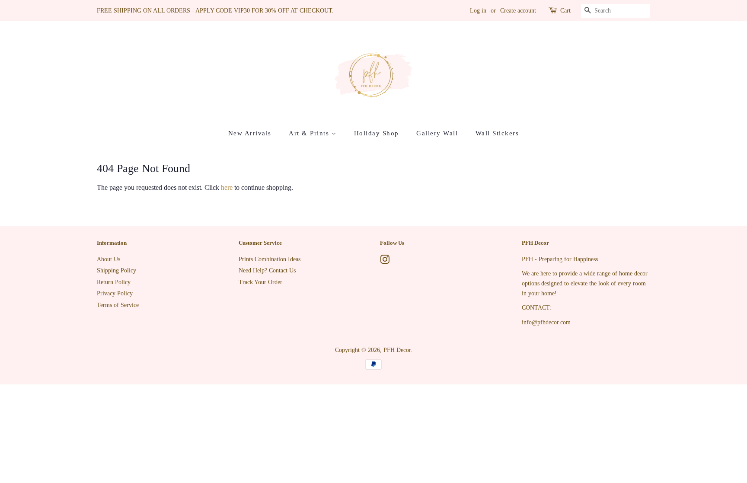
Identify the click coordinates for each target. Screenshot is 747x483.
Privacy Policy (115, 293)
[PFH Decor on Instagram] (384, 261)
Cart (565, 10)
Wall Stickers (497, 133)
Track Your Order (260, 282)
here (227, 187)
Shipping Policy (116, 270)
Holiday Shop (376, 133)
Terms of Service (118, 305)
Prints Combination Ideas (269, 259)
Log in (478, 10)
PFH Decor (397, 350)
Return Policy (114, 282)
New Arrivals (249, 133)
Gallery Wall (437, 133)
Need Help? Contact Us (267, 270)
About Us (108, 259)
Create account (518, 10)
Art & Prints (310, 133)
